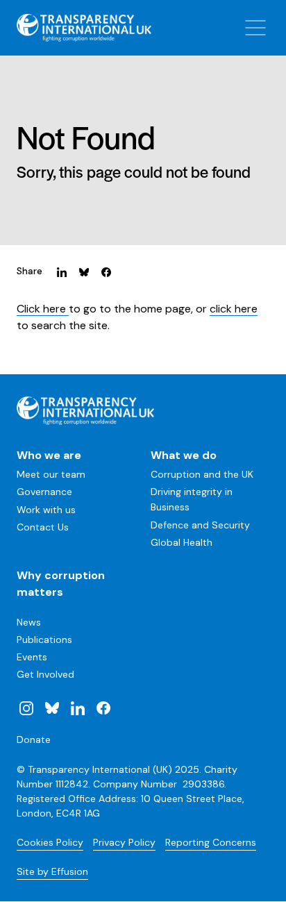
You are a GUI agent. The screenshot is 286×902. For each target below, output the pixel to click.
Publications (44, 639)
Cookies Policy (50, 842)
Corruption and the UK (202, 474)
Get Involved (45, 674)
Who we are (49, 455)
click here (234, 308)
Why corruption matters (61, 583)
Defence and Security (200, 525)
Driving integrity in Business (192, 499)
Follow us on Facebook (102, 707)
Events (32, 657)
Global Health (181, 542)
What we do (184, 455)
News (29, 622)
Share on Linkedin (62, 271)
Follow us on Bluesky (52, 707)
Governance (44, 491)
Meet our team (51, 474)
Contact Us (43, 527)
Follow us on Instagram (26, 707)
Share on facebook (106, 271)
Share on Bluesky (84, 271)
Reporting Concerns (210, 842)
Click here (43, 308)
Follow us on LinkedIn (77, 707)
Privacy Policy (124, 842)
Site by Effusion (52, 871)
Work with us (46, 509)
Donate (34, 739)
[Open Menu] (255, 28)
